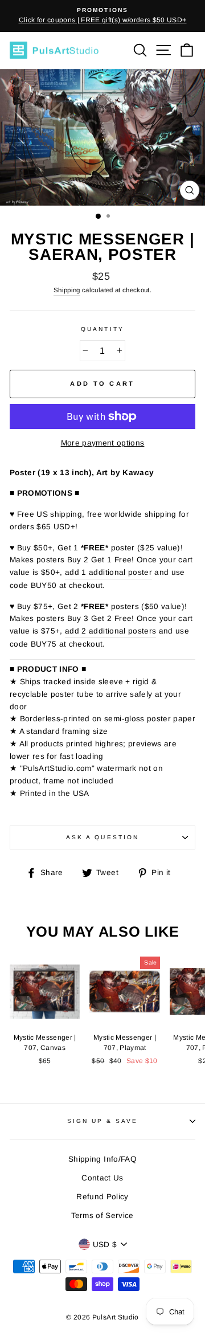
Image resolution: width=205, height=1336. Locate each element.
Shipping (67, 290)
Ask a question (102, 837)
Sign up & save (102, 1121)
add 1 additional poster (108, 572)
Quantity (102, 329)
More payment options (103, 443)
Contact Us (102, 1178)
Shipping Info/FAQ (102, 1159)
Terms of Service (102, 1215)
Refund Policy (102, 1196)
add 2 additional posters (110, 631)
